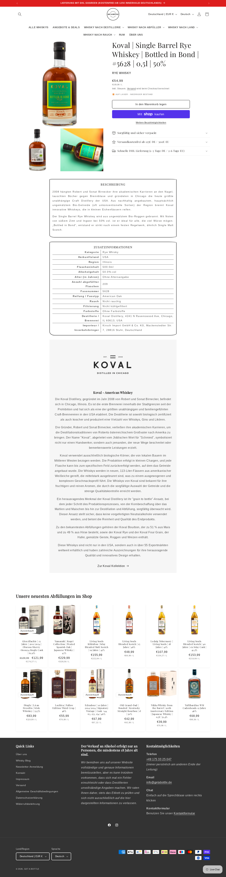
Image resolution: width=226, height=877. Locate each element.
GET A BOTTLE (31, 869)
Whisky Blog (23, 760)
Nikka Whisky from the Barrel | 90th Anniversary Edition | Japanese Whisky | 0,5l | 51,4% (161, 711)
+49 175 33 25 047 (159, 759)
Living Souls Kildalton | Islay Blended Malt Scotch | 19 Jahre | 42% (96, 645)
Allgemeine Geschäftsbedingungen (37, 791)
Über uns (21, 754)
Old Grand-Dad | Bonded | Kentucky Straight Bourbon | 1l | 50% (129, 709)
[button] (20, 14)
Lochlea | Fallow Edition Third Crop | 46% (64, 708)
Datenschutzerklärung (29, 797)
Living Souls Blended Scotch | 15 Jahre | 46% (129, 644)
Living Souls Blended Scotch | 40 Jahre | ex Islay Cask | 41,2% (194, 645)
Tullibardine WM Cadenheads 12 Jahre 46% (194, 708)
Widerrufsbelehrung (28, 803)
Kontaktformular (184, 813)
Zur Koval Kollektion (111, 565)
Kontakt (20, 772)
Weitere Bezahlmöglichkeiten (151, 122)
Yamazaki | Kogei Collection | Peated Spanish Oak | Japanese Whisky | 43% (64, 647)
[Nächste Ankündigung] (209, 3)
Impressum (22, 779)
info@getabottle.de (159, 782)
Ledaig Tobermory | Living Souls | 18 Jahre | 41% (162, 644)
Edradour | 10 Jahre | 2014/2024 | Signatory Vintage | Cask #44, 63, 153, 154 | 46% (97, 709)
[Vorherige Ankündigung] (17, 3)
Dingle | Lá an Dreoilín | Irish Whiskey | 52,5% (31, 708)
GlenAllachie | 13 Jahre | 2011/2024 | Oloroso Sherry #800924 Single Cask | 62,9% (31, 647)
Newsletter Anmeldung (29, 766)
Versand (131, 88)
